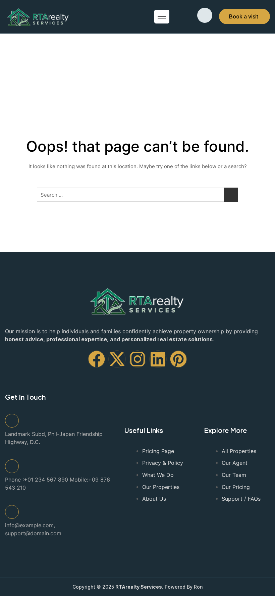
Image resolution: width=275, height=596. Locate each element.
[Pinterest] (178, 359)
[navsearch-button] (204, 15)
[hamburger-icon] (161, 16)
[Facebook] (96, 359)
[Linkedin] (158, 359)
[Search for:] (137, 195)
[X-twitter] (117, 359)
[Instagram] (137, 359)
